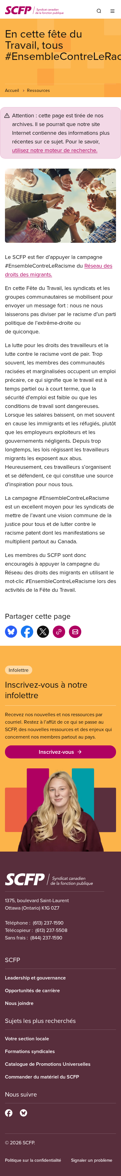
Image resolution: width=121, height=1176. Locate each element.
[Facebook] (8, 1112)
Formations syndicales (30, 1051)
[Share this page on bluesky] (11, 633)
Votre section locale (27, 1038)
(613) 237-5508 (51, 930)
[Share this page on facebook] (27, 633)
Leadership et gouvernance (35, 977)
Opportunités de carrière (32, 990)
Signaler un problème (91, 1160)
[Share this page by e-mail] (75, 633)
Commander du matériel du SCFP (42, 1076)
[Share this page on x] (43, 633)
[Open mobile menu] (112, 11)
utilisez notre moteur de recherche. (54, 150)
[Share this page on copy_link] (59, 633)
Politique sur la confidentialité (33, 1160)
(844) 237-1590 (46, 937)
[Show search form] (98, 10)
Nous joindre (19, 1003)
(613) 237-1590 (48, 922)
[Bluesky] (23, 1112)
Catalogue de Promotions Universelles (48, 1064)
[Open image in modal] (60, 206)
